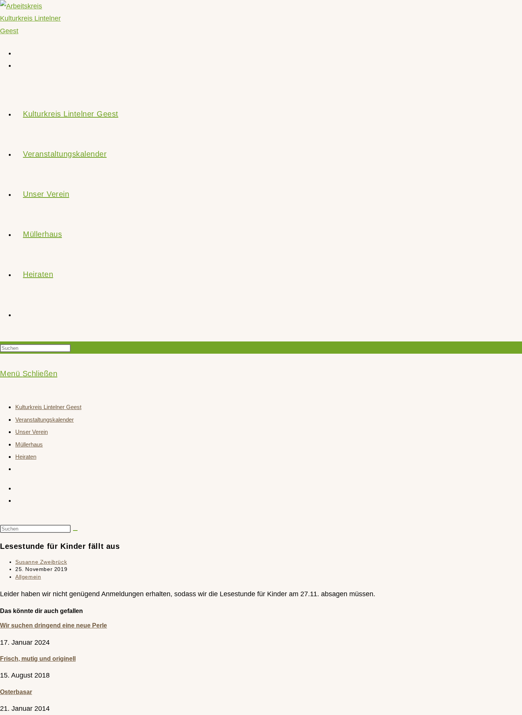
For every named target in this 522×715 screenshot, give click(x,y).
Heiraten (25, 456)
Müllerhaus (29, 444)
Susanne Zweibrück (41, 562)
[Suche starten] (75, 530)
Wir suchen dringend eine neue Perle (53, 625)
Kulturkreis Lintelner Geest (48, 407)
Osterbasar (16, 692)
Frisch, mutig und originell (38, 658)
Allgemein (28, 577)
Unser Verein (31, 432)
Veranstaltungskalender (44, 419)
